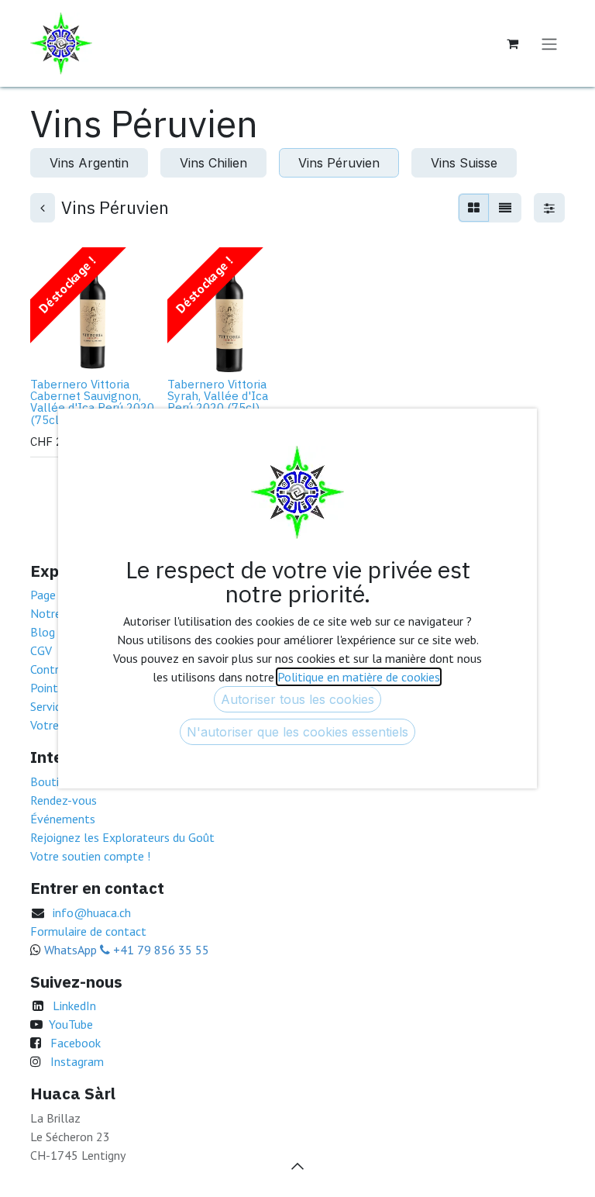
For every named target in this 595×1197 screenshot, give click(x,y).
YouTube (71, 1024)
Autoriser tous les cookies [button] (297, 699)
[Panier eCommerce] (512, 43)
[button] (54, 351)
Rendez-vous (63, 800)
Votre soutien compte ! (90, 856)
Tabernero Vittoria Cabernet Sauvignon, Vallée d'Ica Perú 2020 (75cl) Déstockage (92, 401)
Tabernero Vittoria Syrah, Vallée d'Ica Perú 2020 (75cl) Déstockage (217, 401)
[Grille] (474, 207)
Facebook (75, 1042)
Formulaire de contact (88, 931)
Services (51, 706)
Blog (42, 632)
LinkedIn (74, 1005)
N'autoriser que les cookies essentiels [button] (297, 732)
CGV (41, 650)
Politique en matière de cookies (358, 677)
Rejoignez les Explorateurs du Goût (122, 837)
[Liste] (505, 207)
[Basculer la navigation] (549, 43)
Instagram (77, 1061)
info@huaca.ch (92, 912)
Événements (62, 818)
